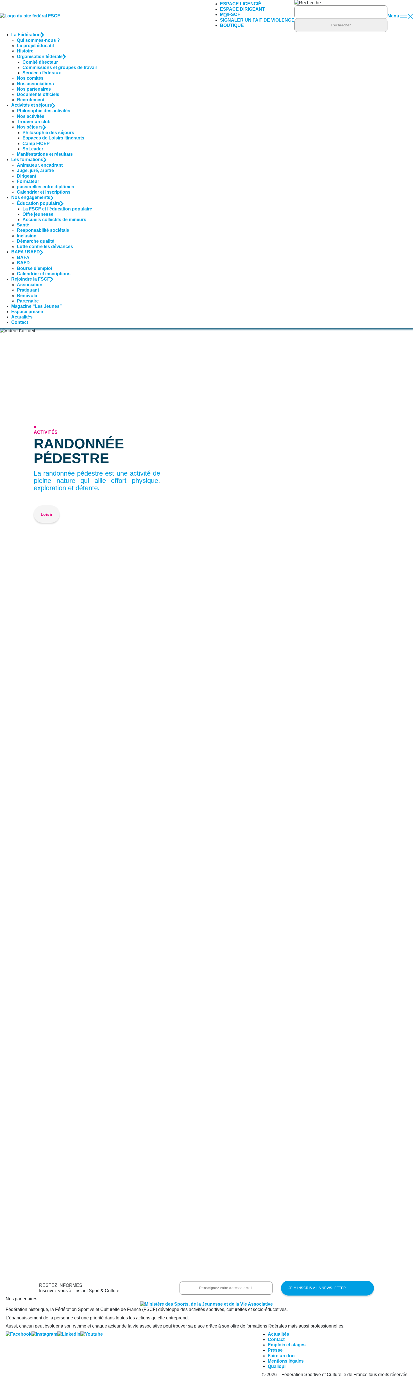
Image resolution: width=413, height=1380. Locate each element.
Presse (275, 1350)
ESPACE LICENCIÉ (240, 3)
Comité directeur (40, 62)
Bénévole (27, 295)
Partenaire (28, 301)
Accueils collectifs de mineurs (54, 219)
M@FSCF (230, 14)
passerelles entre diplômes (45, 186)
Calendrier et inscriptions (44, 192)
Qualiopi (276, 1366)
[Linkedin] (68, 1334)
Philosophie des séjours (48, 132)
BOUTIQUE (232, 25)
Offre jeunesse (37, 214)
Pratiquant (28, 290)
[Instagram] (44, 1334)
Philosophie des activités (43, 110)
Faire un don (281, 1355)
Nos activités (30, 116)
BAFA (23, 257)
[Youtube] (91, 1334)
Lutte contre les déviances (45, 246)
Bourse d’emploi (34, 268)
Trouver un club (34, 121)
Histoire (25, 51)
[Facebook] (18, 1334)
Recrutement (30, 99)
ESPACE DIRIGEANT (242, 9)
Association (29, 284)
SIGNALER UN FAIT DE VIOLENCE (257, 20)
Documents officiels (38, 94)
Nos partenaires (34, 89)
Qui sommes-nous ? (38, 40)
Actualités (22, 317)
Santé (23, 225)
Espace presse (27, 311)
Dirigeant (26, 176)
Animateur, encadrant (40, 165)
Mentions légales (286, 1361)
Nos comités (30, 78)
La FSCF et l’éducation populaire (57, 209)
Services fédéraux (41, 72)
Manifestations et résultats (45, 154)
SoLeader (32, 148)
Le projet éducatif (35, 45)
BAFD (23, 262)
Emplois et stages (287, 1344)
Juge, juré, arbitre (35, 170)
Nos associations (35, 83)
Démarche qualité (35, 241)
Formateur (28, 181)
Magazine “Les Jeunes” (36, 306)
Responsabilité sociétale (43, 230)
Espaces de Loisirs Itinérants (53, 138)
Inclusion (27, 235)
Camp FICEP (36, 143)
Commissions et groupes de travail (59, 67)
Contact (19, 322)
